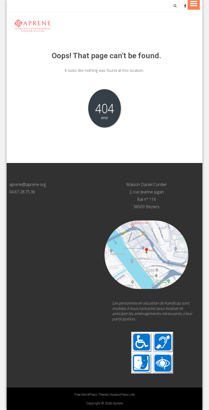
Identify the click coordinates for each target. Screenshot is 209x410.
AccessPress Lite (122, 394)
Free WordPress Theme (91, 394)
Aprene (118, 403)
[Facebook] (185, 5)
